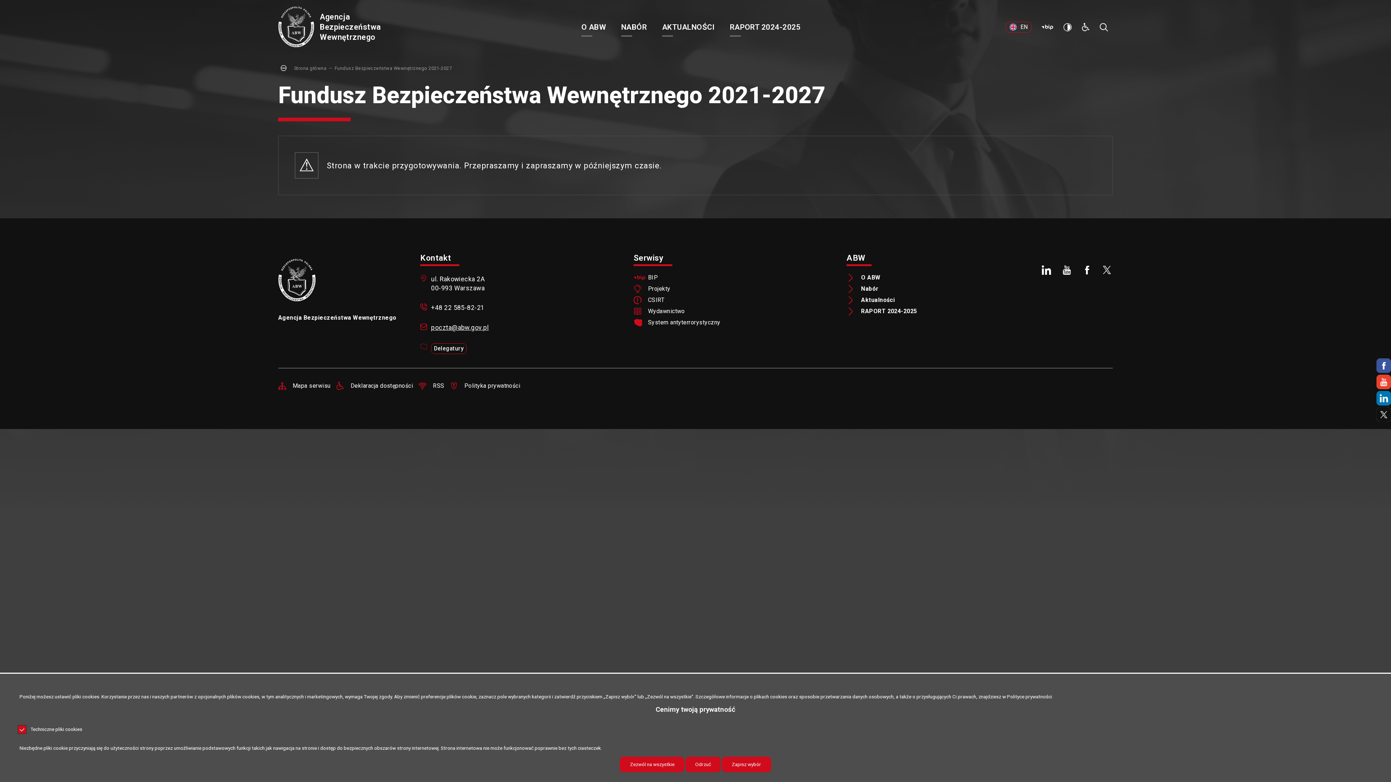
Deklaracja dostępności (382, 386)
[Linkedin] (1384, 398)
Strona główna (310, 68)
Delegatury (449, 348)
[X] (1384, 414)
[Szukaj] (1104, 27)
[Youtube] (1384, 382)
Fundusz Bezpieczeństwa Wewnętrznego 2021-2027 (393, 68)
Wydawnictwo (666, 311)
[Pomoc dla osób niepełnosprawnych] (1086, 27)
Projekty (659, 289)
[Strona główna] (296, 27)
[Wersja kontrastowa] (1068, 27)
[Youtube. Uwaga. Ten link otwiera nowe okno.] (1066, 270)
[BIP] (1047, 27)
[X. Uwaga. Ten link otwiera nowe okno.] (1107, 270)
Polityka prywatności (492, 386)
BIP (653, 278)
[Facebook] (1384, 365)
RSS (438, 386)
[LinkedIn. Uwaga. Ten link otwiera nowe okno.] (1046, 270)
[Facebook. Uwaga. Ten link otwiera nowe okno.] (1087, 270)
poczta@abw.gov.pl (460, 327)
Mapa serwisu (312, 386)
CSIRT (656, 300)
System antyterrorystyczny (684, 322)
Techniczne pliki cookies (56, 729)
